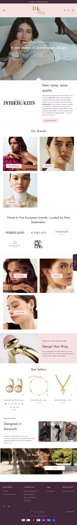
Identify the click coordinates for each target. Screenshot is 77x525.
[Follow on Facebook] (4, 506)
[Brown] (5, 403)
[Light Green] (9, 403)
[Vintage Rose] (14, 407)
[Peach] (12, 403)
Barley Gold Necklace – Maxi (63, 400)
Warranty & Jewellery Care (31, 491)
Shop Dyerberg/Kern (50, 120)
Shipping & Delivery (29, 494)
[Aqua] (17, 407)
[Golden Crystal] (19, 403)
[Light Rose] (22, 403)
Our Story (5, 491)
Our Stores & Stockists (9, 494)
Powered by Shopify (42, 516)
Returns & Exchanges (29, 497)
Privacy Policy (50, 491)
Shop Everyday (20, 312)
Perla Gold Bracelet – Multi (38, 400)
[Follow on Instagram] (9, 506)
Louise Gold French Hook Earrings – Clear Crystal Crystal (14, 400)
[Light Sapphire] (10, 407)
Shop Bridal (57, 276)
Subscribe (54, 468)
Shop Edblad (12, 202)
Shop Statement (20, 276)
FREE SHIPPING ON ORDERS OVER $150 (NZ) (38, 1)
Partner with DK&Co (68, 491)
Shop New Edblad (38, 54)
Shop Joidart (48, 166)
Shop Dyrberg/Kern (14, 166)
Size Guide (27, 500)
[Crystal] (15, 403)
